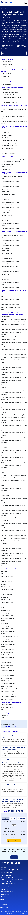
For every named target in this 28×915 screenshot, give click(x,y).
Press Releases (5, 896)
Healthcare (7, 8)
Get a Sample (7, 53)
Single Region (7, 825)
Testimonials (4, 904)
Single (6, 818)
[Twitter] (12, 811)
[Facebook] (15, 811)
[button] (25, 3)
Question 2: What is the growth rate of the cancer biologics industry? (13, 748)
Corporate (22, 818)
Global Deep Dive (8, 821)
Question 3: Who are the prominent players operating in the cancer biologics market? (14, 761)
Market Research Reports (7, 891)
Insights (3, 899)
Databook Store (5, 894)
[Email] (18, 811)
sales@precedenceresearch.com (11, 726)
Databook (6, 828)
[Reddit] (21, 811)
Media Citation (4, 907)
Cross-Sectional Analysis (10, 834)
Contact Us (14, 857)
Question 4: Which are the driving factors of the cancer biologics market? (14, 786)
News (2, 902)
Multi (13, 818)
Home (2, 8)
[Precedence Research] (6, 3)
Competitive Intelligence (10, 831)
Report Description (20, 53)
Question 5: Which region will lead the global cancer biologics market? (12, 800)
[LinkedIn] (9, 811)
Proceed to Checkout (14, 840)
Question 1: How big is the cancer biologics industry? (14, 736)
